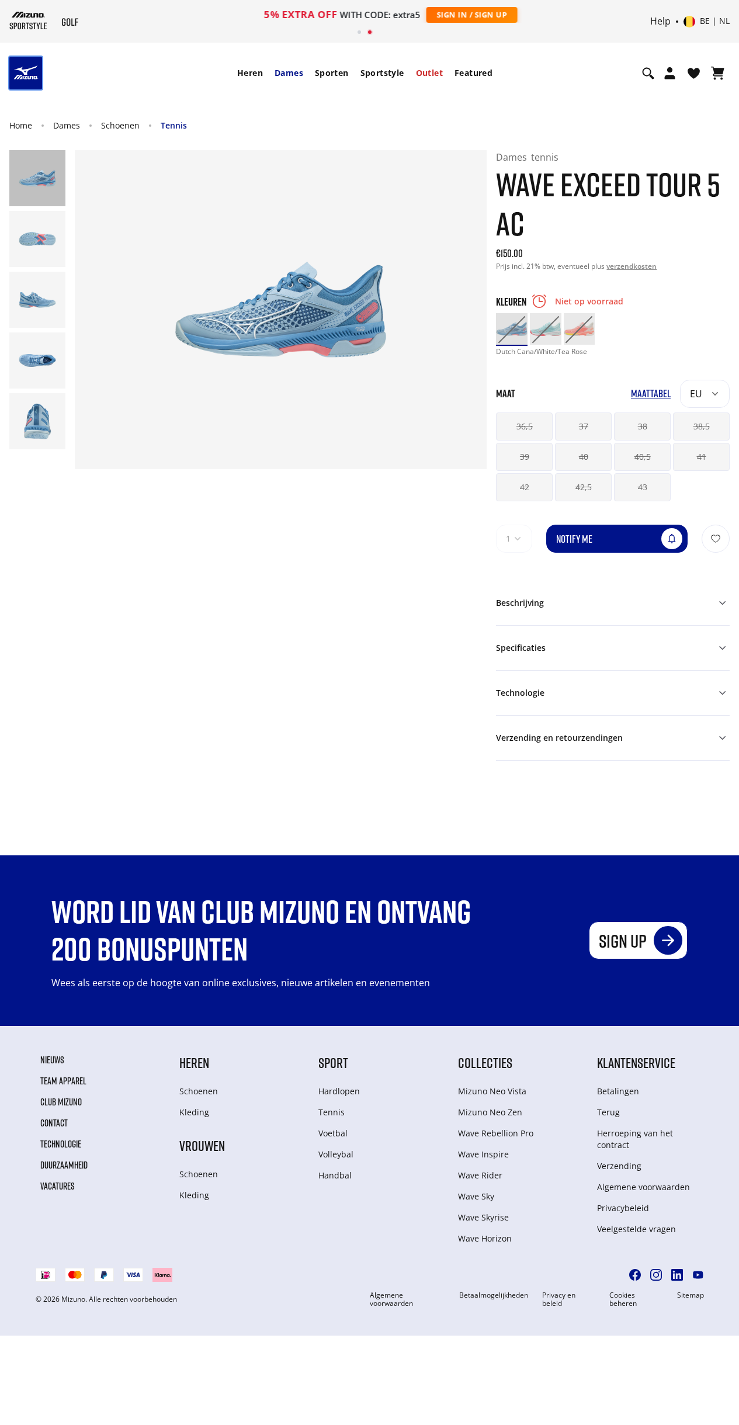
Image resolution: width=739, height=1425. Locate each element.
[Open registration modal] (670, 73)
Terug (608, 1112)
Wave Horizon (485, 1238)
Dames (289, 72)
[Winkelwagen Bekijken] (718, 73)
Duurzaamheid (64, 1165)
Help (660, 21)
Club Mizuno (61, 1102)
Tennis (174, 125)
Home (20, 125)
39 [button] (524, 456)
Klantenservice (636, 1062)
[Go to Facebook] (635, 1275)
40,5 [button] (642, 456)
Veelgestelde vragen (636, 1229)
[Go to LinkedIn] (677, 1275)
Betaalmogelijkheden (493, 1295)
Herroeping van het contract (635, 1139)
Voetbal (333, 1133)
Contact (54, 1123)
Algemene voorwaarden (643, 1186)
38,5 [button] (701, 426)
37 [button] (583, 426)
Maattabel (651, 393)
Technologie (60, 1144)
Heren (250, 72)
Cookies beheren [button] (623, 1299)
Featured (473, 72)
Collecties (485, 1062)
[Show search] (648, 73)
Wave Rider (480, 1175)
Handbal (335, 1175)
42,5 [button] (583, 487)
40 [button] (583, 456)
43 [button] (642, 487)
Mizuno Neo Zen (490, 1112)
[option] (512, 329)
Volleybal (335, 1154)
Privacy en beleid (558, 1299)
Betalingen (618, 1091)
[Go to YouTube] (698, 1275)
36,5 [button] (524, 426)
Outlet (429, 72)
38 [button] (642, 426)
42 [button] (524, 487)
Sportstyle (382, 72)
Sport (333, 1062)
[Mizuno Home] (28, 20)
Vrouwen (202, 1145)
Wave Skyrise (483, 1217)
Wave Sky (476, 1196)
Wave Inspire (483, 1154)
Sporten (332, 72)
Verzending (619, 1165)
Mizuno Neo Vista (492, 1091)
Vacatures (57, 1186)
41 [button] (701, 456)
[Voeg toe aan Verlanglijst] (716, 539)
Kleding (194, 1112)
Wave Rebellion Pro (495, 1133)
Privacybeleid (623, 1207)
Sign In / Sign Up (446, 14)
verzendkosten (631, 266)
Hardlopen (339, 1091)
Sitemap (690, 1295)
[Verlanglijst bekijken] (694, 73)
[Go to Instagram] (656, 1275)
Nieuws (52, 1060)
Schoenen (120, 125)
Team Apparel (63, 1081)
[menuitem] (250, 73)
